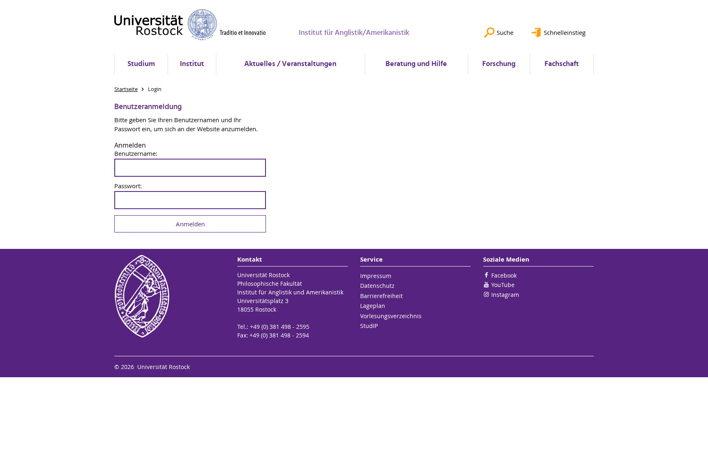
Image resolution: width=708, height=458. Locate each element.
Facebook (504, 275)
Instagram (505, 294)
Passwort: (128, 186)
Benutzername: (135, 153)
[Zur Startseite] (190, 24)
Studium (141, 64)
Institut (192, 64)
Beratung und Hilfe (416, 64)
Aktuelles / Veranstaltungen (290, 64)
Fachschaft (562, 64)
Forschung (498, 64)
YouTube (503, 285)
